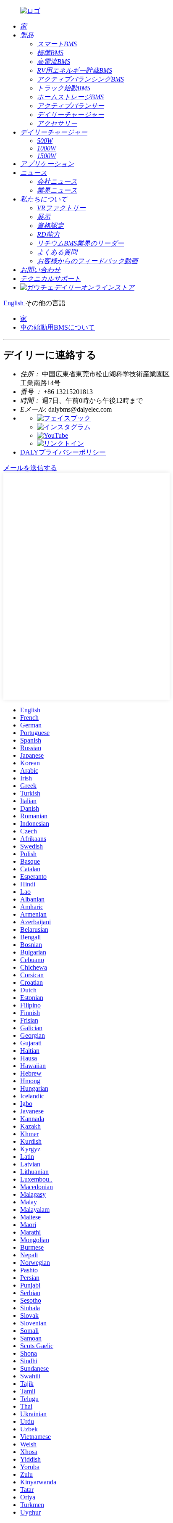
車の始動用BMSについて (57, 327)
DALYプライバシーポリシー (63, 452)
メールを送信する (30, 467)
